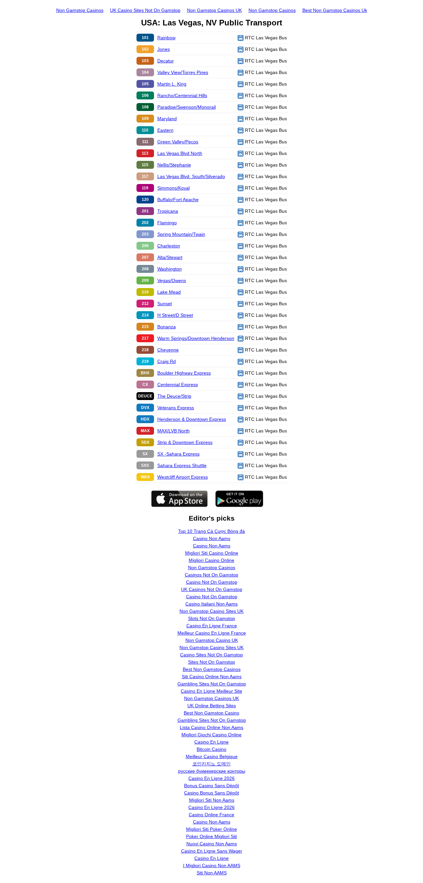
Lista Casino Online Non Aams (211, 727)
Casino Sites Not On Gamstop (211, 654)
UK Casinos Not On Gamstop (211, 589)
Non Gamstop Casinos (79, 10)
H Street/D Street (175, 315)
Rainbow (166, 37)
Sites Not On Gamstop (211, 662)
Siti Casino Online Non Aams (212, 676)
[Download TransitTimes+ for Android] (243, 498)
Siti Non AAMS (212, 872)
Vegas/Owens (171, 280)
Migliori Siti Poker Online (211, 829)
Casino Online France (211, 814)
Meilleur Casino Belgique (212, 756)
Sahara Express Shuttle (182, 465)
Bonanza (166, 326)
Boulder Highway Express (184, 373)
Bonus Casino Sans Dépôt (211, 785)
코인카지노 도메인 (211, 763)
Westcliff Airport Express (182, 477)
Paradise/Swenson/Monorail (186, 107)
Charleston (168, 245)
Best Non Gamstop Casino (211, 713)
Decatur (165, 60)
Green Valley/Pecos (177, 141)
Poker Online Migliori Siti (211, 836)
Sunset (164, 303)
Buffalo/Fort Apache (178, 199)
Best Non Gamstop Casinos (212, 669)
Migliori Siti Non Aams (211, 800)
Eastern (165, 130)
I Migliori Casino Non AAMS (211, 865)
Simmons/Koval (173, 188)
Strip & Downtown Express (184, 442)
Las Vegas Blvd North (179, 153)
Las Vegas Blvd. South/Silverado (191, 176)
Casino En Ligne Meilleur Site (211, 691)
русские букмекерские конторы (211, 771)
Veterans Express (175, 407)
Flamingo (167, 222)
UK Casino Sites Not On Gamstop (145, 10)
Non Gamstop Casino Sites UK (211, 611)
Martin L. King (171, 84)
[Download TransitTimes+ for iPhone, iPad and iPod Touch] (179, 498)
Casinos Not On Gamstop (211, 574)
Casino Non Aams (211, 538)
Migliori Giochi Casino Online (211, 734)
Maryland (167, 118)
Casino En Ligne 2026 (211, 778)
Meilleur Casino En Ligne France (211, 633)
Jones (163, 49)
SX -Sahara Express (178, 454)
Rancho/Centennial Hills (182, 95)
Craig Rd (166, 361)
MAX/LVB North (173, 430)
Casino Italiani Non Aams (211, 604)
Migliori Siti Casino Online (211, 553)
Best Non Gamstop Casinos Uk (334, 10)
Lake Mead (169, 292)
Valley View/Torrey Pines (182, 72)
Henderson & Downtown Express (191, 419)
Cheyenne (168, 349)
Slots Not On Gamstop (211, 618)
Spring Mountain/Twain (181, 234)
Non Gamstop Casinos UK (214, 10)
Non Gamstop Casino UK (211, 640)
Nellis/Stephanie (174, 164)
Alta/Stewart (169, 257)
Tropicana (167, 211)
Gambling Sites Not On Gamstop (211, 683)
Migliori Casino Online (211, 560)
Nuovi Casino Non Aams (211, 843)
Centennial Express (177, 384)
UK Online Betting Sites (211, 705)
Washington (169, 269)
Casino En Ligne (211, 742)
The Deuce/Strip (174, 396)
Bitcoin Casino (211, 749)
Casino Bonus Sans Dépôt (211, 792)
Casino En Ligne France (211, 625)
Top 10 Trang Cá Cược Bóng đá (211, 531)
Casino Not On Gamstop (211, 582)
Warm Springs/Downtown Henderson (195, 338)
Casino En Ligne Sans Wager (211, 851)
